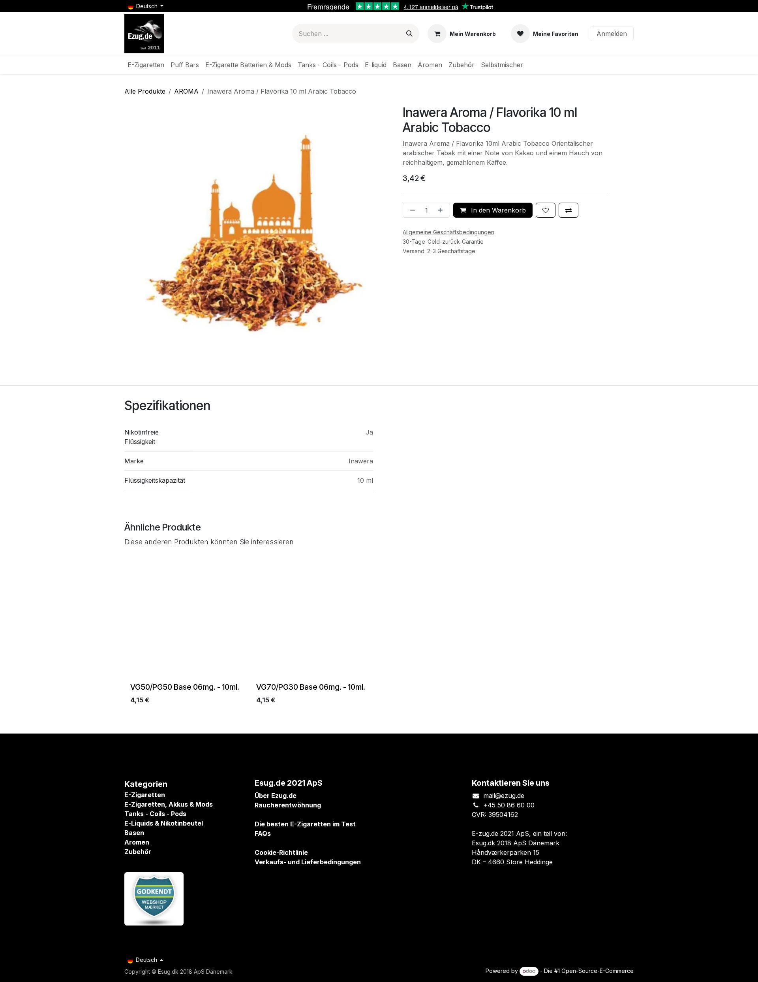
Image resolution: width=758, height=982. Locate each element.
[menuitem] (145, 65)
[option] (379, 634)
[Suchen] (409, 33)
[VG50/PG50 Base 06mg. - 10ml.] (190, 619)
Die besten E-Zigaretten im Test (305, 824)
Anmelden (612, 34)
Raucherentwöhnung (288, 805)
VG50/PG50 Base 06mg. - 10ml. (184, 687)
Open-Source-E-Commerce (597, 970)
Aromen (136, 842)
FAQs (263, 833)
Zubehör (137, 852)
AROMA (186, 91)
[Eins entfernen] (411, 210)
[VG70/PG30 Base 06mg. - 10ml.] (316, 619)
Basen (134, 833)
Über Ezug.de (275, 796)
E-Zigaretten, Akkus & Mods (168, 804)
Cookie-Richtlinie (281, 852)
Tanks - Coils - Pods (155, 814)
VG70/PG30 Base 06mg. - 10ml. (310, 687)
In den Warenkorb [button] (497, 210)
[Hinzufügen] (442, 210)
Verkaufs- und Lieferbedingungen (308, 862)
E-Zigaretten (144, 795)
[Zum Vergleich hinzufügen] (568, 210)
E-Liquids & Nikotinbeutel (163, 823)
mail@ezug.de (503, 796)
